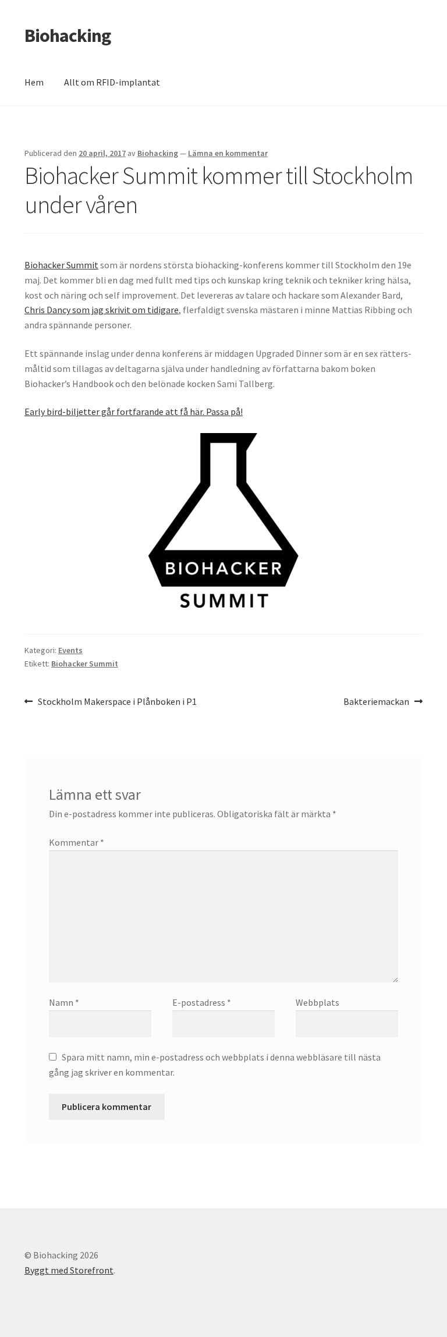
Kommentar (76, 842)
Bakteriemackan (376, 702)
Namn (64, 1002)
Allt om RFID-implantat (112, 82)
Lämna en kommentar (228, 153)
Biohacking (67, 35)
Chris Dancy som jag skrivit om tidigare (101, 309)
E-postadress (201, 1002)
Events (70, 650)
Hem (34, 82)
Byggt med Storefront (68, 1270)
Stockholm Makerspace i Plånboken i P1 (117, 702)
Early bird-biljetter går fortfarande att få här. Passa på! (133, 411)
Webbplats (317, 1002)
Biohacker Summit (61, 265)
